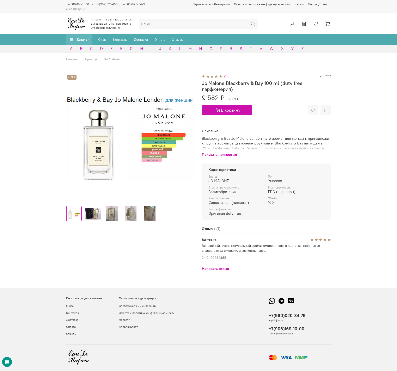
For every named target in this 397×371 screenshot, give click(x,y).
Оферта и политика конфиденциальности (262, 4)
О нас (102, 39)
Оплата (159, 39)
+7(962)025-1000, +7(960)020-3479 (120, 4)
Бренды (91, 59)
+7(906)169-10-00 (286, 329)
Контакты (120, 39)
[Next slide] (189, 138)
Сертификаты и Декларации (211, 4)
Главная (72, 59)
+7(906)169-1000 (77, 4)
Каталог (83, 39)
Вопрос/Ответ (317, 4)
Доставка (141, 39)
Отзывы (177, 39)
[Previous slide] (73, 138)
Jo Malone (112, 59)
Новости (299, 4)
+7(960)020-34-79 (287, 315)
